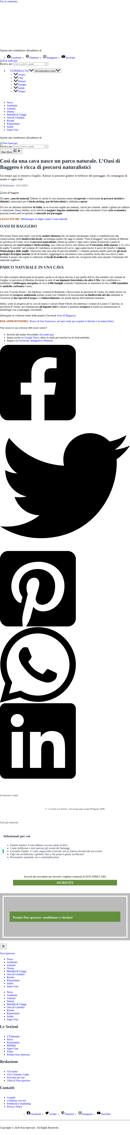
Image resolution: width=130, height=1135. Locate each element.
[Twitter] (65, 486)
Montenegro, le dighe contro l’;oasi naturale (44, 219)
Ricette (10, 120)
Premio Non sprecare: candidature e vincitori (42, 917)
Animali (11, 108)
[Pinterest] (65, 589)
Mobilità (11, 1045)
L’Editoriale (13, 1036)
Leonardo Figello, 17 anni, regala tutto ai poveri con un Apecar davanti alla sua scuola (56, 851)
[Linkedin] (65, 741)
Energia (22, 84)
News (10, 102)
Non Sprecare (7, 953)
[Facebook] (65, 383)
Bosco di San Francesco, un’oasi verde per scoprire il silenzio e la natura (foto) (72, 321)
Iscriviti (65, 882)
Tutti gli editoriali (9, 822)
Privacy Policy (14, 1106)
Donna (10, 111)
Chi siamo (12, 1071)
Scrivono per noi (16, 1077)
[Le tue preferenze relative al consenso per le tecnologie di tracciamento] (3, 851)
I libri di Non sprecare (18, 1080)
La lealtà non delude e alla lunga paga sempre (69, 809)
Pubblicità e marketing (19, 1103)
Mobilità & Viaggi (16, 114)
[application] (31, 70)
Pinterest (47, 340)
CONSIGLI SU (19, 70)
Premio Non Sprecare (18, 1054)
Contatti (11, 1097)
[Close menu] (3, 946)
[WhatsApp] (65, 665)
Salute (21, 88)
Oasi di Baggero (66, 315)
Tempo (21, 91)
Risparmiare (13, 123)
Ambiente (12, 105)
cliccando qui (46, 334)
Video (10, 1051)
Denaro (22, 81)
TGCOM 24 (52, 50)
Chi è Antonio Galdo (18, 1074)
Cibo (20, 77)
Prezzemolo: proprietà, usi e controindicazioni (34, 857)
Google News (31, 337)
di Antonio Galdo (9, 795)
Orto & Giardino (16, 117)
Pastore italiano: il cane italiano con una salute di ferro (39, 845)
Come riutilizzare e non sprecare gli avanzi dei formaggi (40, 848)
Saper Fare (12, 129)
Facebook (23, 340)
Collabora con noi (16, 1100)
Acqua (21, 74)
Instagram (35, 340)
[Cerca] (47, 64)
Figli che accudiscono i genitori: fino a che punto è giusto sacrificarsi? (47, 854)
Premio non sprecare (13, 891)
